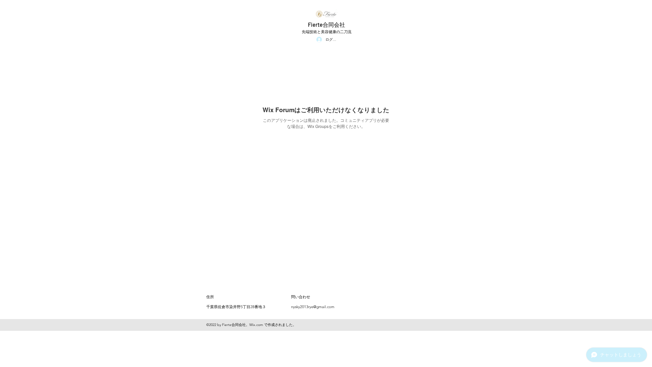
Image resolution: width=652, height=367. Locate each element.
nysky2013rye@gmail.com (312, 306)
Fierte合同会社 (326, 24)
